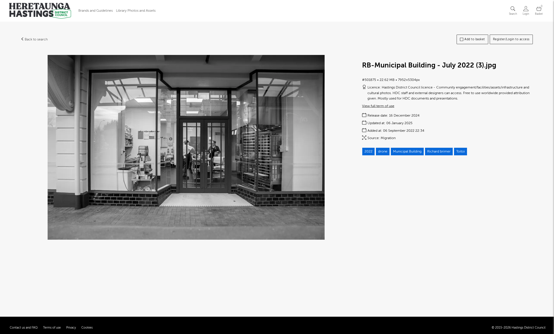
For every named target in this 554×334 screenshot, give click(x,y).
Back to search (36, 39)
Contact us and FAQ (24, 327)
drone (382, 151)
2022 (368, 151)
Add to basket (474, 39)
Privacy (71, 327)
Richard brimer (439, 151)
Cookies (87, 327)
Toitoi (460, 151)
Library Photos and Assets (136, 11)
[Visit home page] (40, 11)
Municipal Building (407, 151)
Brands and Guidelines (95, 11)
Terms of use (52, 327)
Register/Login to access (511, 39)
